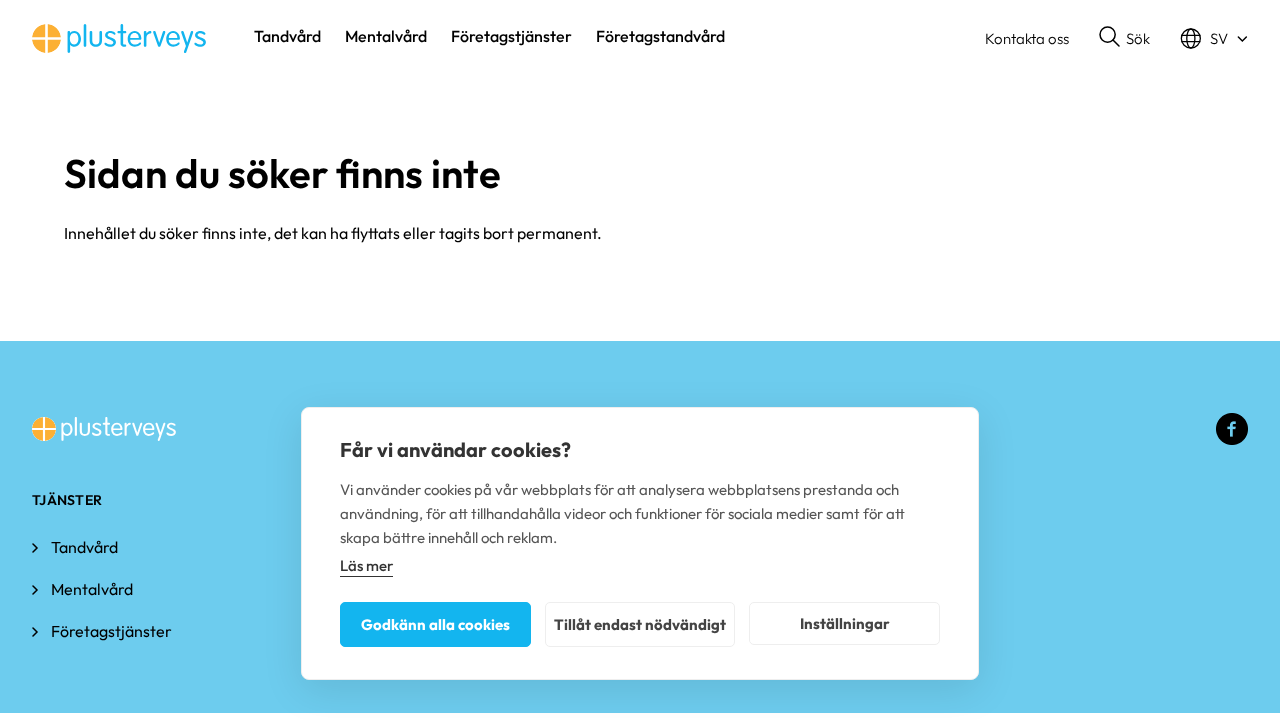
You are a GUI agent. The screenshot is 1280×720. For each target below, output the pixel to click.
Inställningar (845, 623)
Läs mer (366, 565)
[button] (1124, 39)
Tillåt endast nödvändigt (640, 624)
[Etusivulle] (119, 38)
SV (1219, 38)
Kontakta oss (1027, 38)
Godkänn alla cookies (435, 624)
